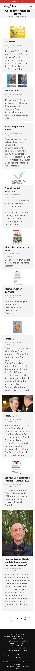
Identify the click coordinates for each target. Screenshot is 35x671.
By (16, 45)
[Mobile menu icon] (31, 6)
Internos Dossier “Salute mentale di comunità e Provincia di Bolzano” (17, 562)
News (6, 45)
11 (11, 621)
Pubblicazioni (12, 90)
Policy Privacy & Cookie (13, 666)
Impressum (25, 666)
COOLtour (10, 41)
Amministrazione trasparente (12, 662)
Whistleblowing (17, 669)
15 (20, 621)
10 (29, 618)
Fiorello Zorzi (11, 415)
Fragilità (9, 338)
